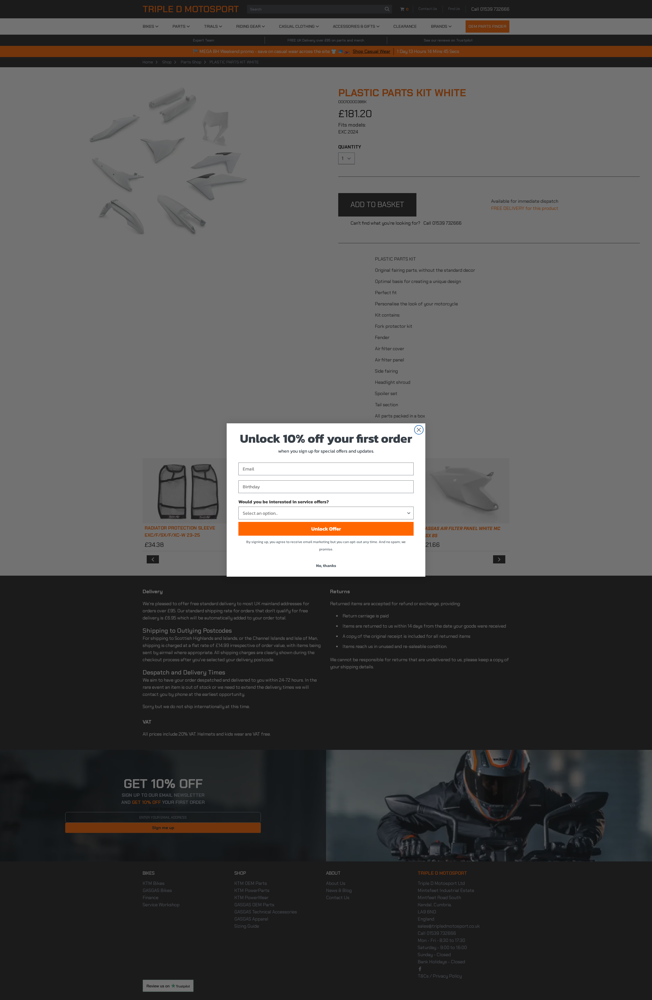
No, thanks (326, 565)
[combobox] (324, 513)
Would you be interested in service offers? (283, 501)
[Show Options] (408, 513)
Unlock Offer (326, 529)
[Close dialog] (418, 429)
